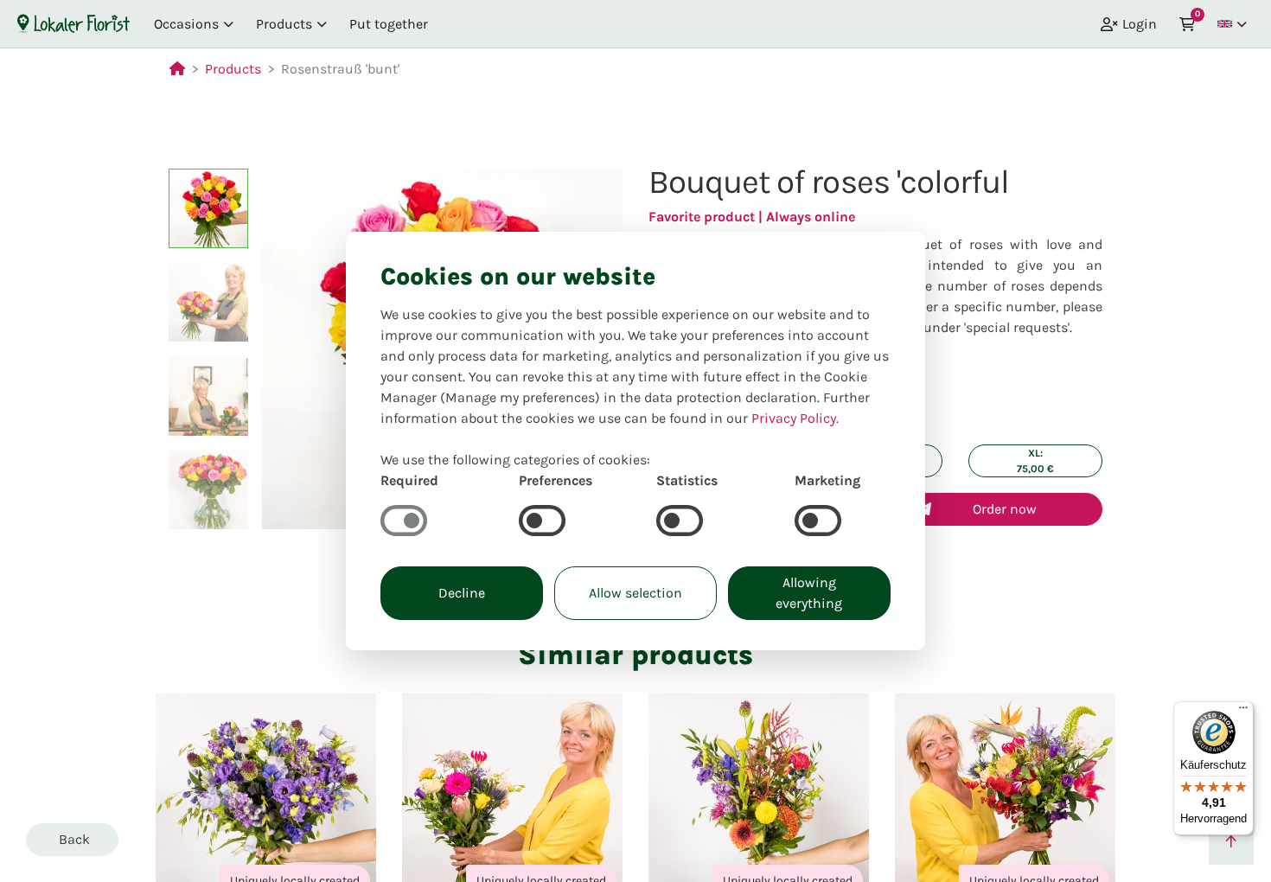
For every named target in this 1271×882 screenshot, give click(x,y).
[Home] (73, 23)
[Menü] (1243, 711)
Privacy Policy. (795, 418)
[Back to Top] (1231, 842)
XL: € (1035, 461)
